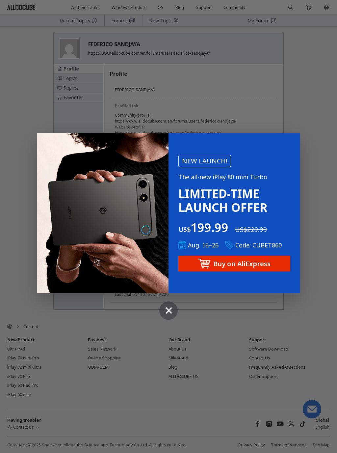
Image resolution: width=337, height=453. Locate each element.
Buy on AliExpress (242, 263)
